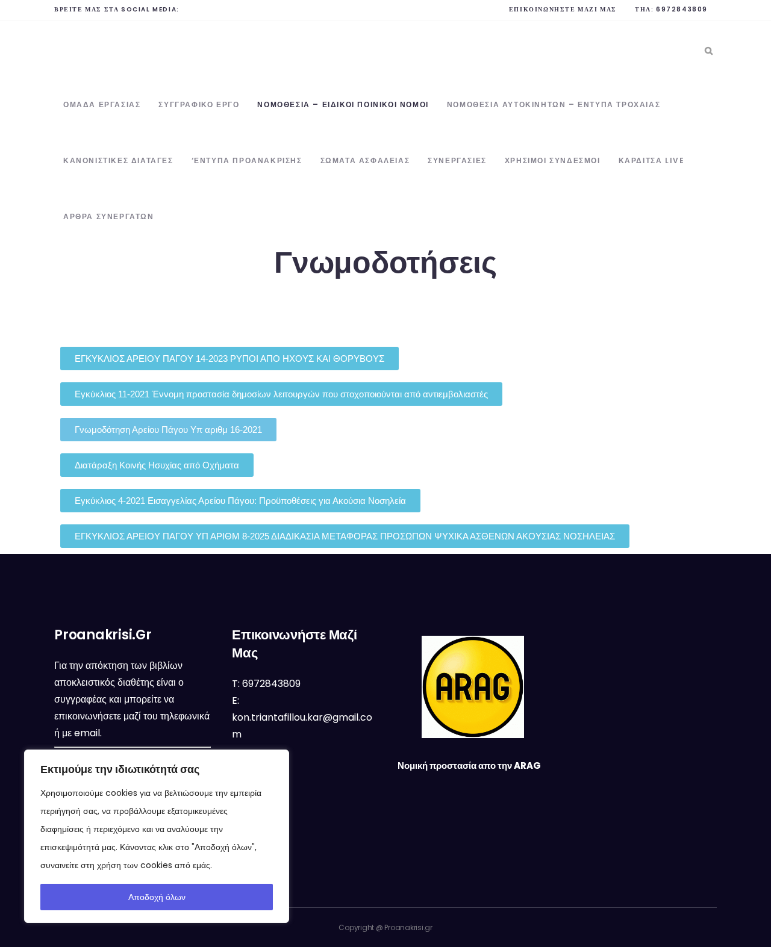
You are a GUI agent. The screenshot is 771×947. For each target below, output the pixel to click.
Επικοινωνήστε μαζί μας (563, 9)
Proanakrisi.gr (408, 927)
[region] (156, 836)
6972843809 (682, 9)
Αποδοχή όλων (157, 897)
